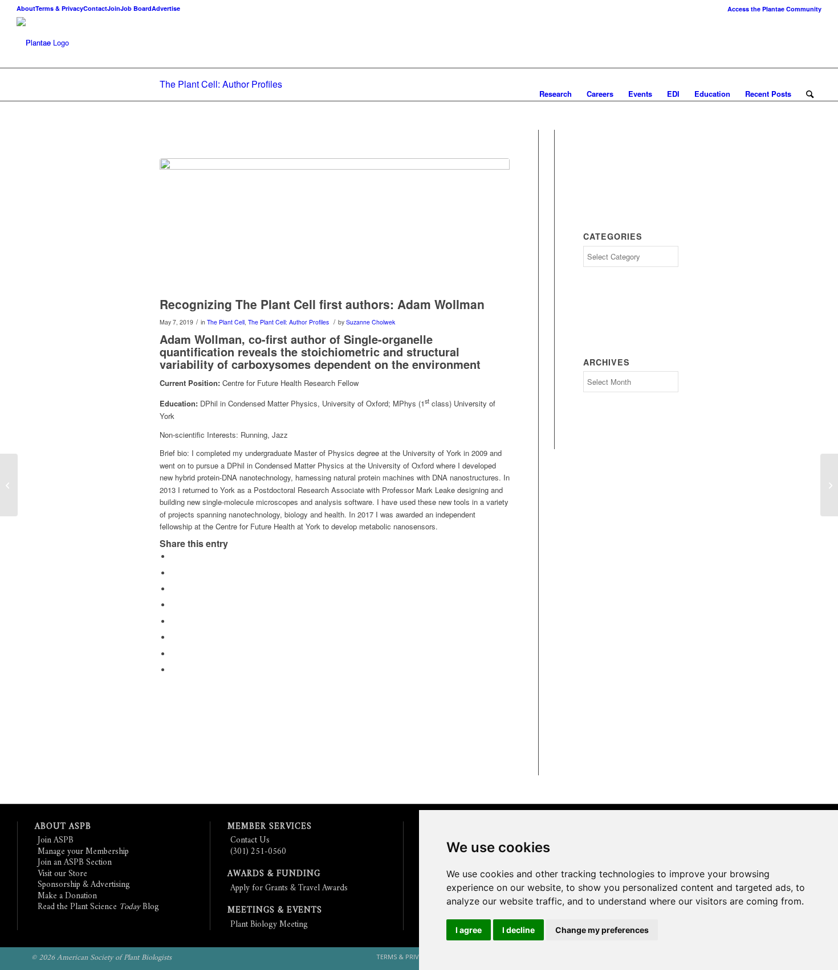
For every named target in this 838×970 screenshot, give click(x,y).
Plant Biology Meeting (269, 924)
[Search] (810, 94)
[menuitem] (771, 9)
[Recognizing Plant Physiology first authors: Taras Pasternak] (829, 485)
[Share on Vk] (174, 637)
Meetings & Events (274, 910)
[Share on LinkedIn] (174, 604)
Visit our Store (62, 874)
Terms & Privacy (59, 8)
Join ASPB (56, 840)
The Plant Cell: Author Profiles (221, 84)
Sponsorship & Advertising (84, 885)
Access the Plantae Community (774, 9)
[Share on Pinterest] (174, 588)
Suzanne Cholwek (370, 322)
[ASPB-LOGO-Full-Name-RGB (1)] (34, 42)
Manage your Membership (83, 852)
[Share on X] (174, 573)
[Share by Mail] (174, 669)
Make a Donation (67, 896)
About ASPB (63, 827)
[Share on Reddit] (174, 653)
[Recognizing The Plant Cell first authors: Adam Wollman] (335, 224)
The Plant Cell (226, 322)
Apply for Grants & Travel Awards (289, 888)
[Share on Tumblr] (174, 621)
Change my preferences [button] (602, 930)
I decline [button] (518, 930)
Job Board (136, 8)
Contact (95, 8)
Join (113, 8)
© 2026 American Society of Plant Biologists (101, 958)
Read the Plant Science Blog (98, 907)
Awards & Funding (273, 874)
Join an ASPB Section (75, 862)
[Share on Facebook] (174, 556)
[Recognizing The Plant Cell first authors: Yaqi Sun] (9, 485)
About (26, 8)
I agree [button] (468, 930)
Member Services (269, 827)
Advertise (166, 8)
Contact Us (250, 840)
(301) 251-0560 (258, 852)
